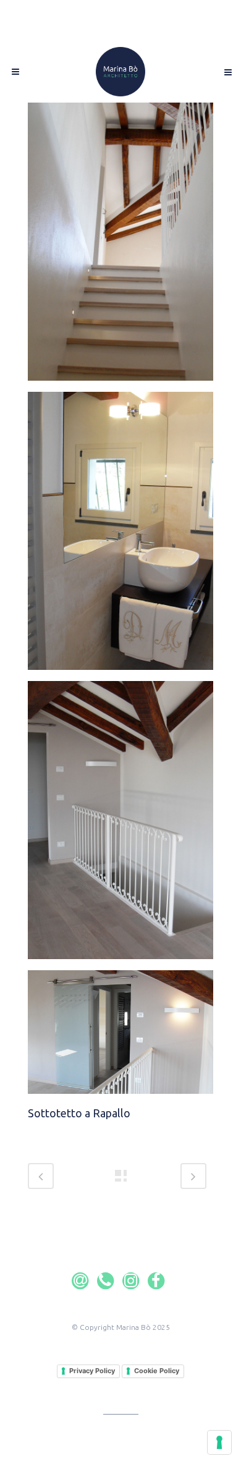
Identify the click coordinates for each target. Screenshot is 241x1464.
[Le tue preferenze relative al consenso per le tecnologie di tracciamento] (219, 1442)
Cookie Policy (156, 1370)
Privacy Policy (92, 1370)
